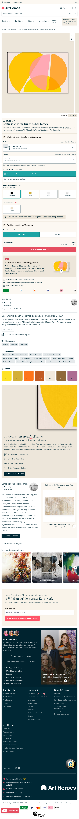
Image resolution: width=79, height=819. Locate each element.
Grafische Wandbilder (10, 358)
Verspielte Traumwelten (35, 362)
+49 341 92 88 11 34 (71, 22)
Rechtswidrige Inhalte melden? (48, 803)
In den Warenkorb (41, 249)
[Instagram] (12, 768)
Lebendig (23, 345)
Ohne (22, 234)
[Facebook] (19, 768)
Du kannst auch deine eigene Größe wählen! (25, 165)
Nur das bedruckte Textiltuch (16, 179)
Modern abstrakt (8, 362)
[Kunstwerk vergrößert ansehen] (71, 35)
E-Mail (32, 662)
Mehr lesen (20, 309)
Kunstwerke (6, 21)
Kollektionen (19, 21)
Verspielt (14, 345)
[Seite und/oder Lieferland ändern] (76, 2)
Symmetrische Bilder (41, 358)
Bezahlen (9, 674)
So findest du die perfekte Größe (65, 154)
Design (70, 358)
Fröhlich (5, 345)
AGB (21, 803)
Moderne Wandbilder (19, 355)
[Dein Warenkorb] (75, 8)
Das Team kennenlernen (53, 681)
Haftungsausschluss (31, 803)
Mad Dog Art (11, 121)
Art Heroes (8, 725)
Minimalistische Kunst (52, 355)
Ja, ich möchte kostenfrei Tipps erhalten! (22, 618)
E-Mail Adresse (10, 608)
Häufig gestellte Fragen (14, 668)
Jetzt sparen (10, 810)
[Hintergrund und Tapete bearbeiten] (71, 39)
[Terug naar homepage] (11, 8)
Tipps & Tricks (54, 21)
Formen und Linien (59, 358)
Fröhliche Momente (54, 362)
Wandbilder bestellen (14, 671)
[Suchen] (75, 14)
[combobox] (35, 13)
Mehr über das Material (68, 142)
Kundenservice (69, 19)
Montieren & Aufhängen (14, 680)
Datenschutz (63, 803)
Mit (59, 234)
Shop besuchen (7, 309)
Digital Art (6, 355)
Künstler (31, 21)
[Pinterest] (16, 768)
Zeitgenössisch (26, 358)
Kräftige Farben (68, 362)
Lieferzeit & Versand (13, 677)
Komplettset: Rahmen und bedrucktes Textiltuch (23, 174)
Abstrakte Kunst (35, 355)
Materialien (43, 21)
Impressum (72, 803)
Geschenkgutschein (13, 683)
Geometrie (21, 362)
